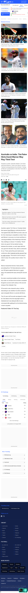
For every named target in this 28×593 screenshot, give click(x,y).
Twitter (19, 356)
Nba (16, 567)
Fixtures (4, 528)
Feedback (16, 578)
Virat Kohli (6, 462)
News (21, 5)
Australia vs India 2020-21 (19, 343)
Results (16, 528)
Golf (11, 567)
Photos (16, 530)
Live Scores (5, 526)
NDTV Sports (23, 354)
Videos (3, 532)
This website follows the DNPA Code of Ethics (11, 586)
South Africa (10, 408)
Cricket (3, 346)
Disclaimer (22, 578)
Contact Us (3, 583)
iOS (14, 359)
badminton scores (9, 354)
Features (17, 532)
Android (10, 359)
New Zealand (10, 411)
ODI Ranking (14, 395)
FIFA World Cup (7, 455)
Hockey (18, 564)
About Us (9, 578)
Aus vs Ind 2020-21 (5, 5)
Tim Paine (17, 339)
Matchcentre (5, 556)
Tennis (11, 564)
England (9, 417)
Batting (9, 399)
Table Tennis (20, 571)
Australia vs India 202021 (13, 18)
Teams (3, 535)
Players (17, 535)
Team (4, 399)
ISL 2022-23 (5, 545)
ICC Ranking (18, 537)
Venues (4, 537)
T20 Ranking (22, 395)
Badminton (5, 567)
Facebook (8, 356)
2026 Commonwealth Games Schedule (12, 465)
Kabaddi (22, 567)
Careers (19, 580)
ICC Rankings (7, 469)
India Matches (5, 10)
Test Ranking (5, 395)
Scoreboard (15, 5)
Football (13, 352)
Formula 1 (4, 564)
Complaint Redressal (11, 580)
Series (16, 526)
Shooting (4, 571)
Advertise (3, 578)
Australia (9, 405)
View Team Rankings (14, 420)
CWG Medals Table (8, 458)
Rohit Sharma (7, 473)
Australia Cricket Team (10, 336)
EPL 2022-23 (18, 545)
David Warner (11, 230)
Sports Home (3, 18)
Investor (3, 580)
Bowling (15, 399)
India (9, 414)
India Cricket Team (9, 339)
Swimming (12, 571)
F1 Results (16, 354)
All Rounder (22, 399)
